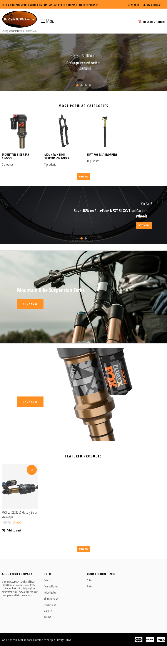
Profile (89, 586)
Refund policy (50, 592)
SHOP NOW (83, 225)
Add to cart (14, 530)
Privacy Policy (50, 605)
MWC (69, 640)
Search (47, 580)
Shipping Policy (51, 598)
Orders (89, 580)
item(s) (154, 22)
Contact (47, 617)
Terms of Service (51, 586)
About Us (48, 611)
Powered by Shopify (44, 640)
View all (83, 176)
